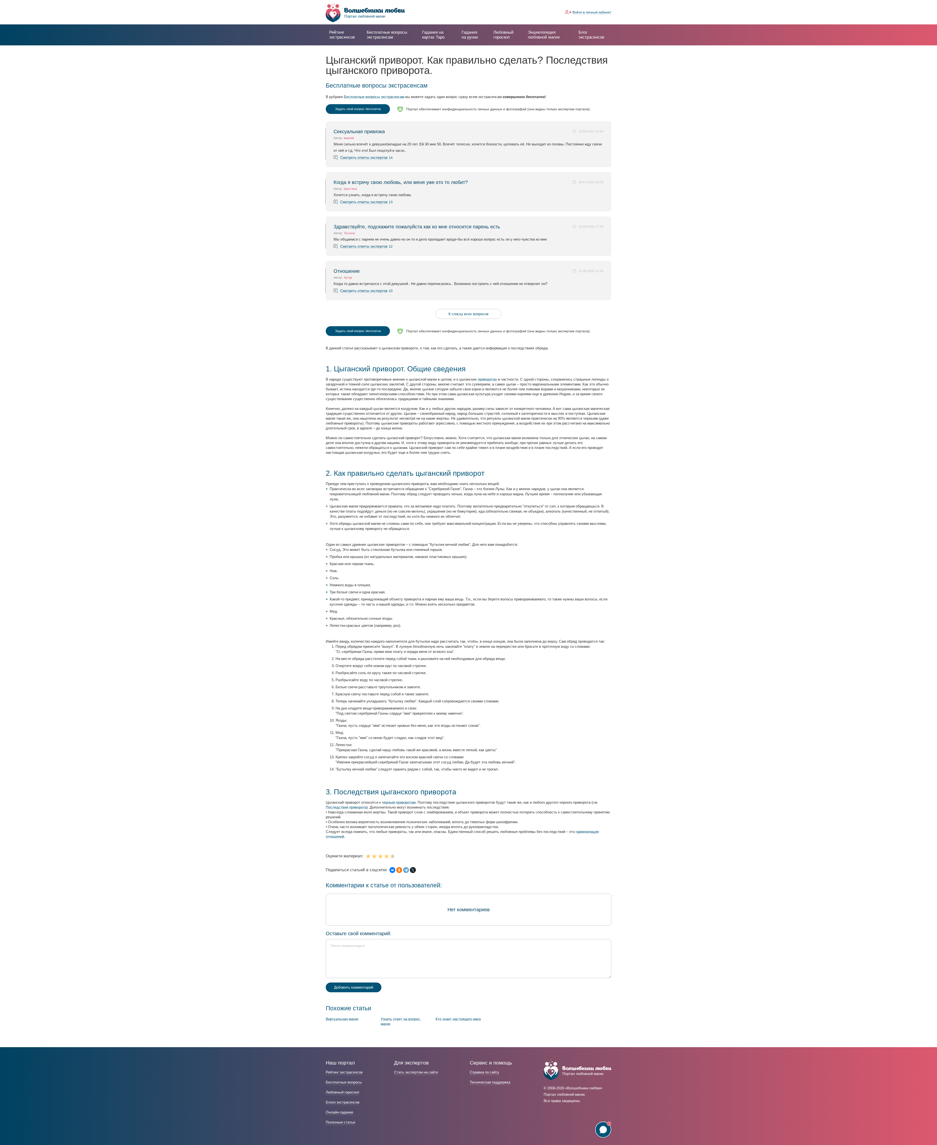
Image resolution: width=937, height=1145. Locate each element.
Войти (591, 12)
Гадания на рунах (470, 35)
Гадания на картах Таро (433, 35)
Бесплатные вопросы (344, 1082)
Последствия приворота (346, 807)
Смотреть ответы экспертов (363, 158)
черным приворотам (399, 802)
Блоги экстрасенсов (342, 1102)
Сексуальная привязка (359, 131)
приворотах (488, 379)
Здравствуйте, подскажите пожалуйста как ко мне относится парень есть (417, 226)
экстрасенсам (387, 35)
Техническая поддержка (490, 1082)
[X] (413, 870)
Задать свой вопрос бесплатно (358, 109)
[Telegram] (406, 870)
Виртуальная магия (342, 1019)
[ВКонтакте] (392, 870)
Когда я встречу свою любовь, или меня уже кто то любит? (401, 182)
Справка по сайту (484, 1072)
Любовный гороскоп (503, 35)
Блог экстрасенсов (591, 35)
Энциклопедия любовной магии (544, 35)
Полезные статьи (340, 1122)
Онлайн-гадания (339, 1112)
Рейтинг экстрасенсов (342, 35)
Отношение (347, 271)
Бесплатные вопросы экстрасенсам (374, 97)
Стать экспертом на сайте (416, 1072)
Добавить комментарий (353, 987)
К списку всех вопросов (468, 314)
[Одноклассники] (399, 870)
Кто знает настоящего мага (458, 1019)
